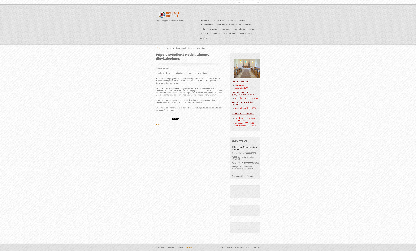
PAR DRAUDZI (205, 20)
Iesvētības (203, 38)
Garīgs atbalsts (239, 29)
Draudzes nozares (206, 25)
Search (258, 2)
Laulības (203, 29)
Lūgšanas (225, 29)
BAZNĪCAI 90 (219, 20)
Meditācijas (204, 33)
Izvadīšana (214, 29)
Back (159, 124)
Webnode (189, 247)
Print (258, 247)
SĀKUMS (159, 48)
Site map (240, 247)
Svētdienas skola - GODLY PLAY (229, 25)
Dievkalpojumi (244, 20)
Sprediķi (252, 29)
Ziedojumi (216, 33)
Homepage (228, 247)
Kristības (248, 25)
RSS (249, 247)
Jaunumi (231, 20)
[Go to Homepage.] (170, 15)
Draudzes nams (230, 33)
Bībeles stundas (246, 33)
